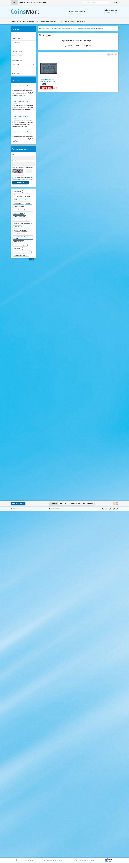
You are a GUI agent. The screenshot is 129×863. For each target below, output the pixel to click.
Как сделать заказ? (30, 21)
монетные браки (18, 213)
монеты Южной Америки (20, 255)
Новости (22, 2)
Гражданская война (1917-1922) (67, 28)
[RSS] (114, 503)
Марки (23, 69)
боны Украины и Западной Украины (21, 237)
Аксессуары (23, 73)
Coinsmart (15, 509)
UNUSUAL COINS (17, 51)
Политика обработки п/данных (36, 2)
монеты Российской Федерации (22, 210)
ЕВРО (15, 199)
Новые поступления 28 (20, 132)
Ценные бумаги (23, 65)
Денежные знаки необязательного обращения (22, 195)
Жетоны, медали (23, 56)
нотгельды (17, 226)
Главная (14, 2)
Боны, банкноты (23, 60)
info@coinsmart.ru (55, 509)
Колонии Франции (19, 206)
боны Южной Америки (20, 245)
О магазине (16, 21)
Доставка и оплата (48, 21)
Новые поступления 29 (20, 116)
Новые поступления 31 (20, 86)
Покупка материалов (67, 21)
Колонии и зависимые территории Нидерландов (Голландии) (21, 231)
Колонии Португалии (19, 216)
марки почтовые (18, 241)
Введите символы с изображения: (22, 167)
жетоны (28, 203)
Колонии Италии (25, 199)
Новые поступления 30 (20, 101)
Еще (31, 259)
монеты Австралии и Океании (22, 251)
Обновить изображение (18, 175)
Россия (54, 28)
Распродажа (16, 42)
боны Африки (17, 248)
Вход (114, 2)
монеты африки (18, 203)
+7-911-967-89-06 (77, 11)
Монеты (23, 47)
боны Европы (17, 191)
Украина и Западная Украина (86, 28)
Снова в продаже (17, 38)
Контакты (81, 21)
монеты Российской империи (22, 223)
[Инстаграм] (117, 503)
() (24, 860)
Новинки (14, 34)
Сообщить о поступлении (47, 87)
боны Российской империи (21, 220)
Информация (17, 503)
